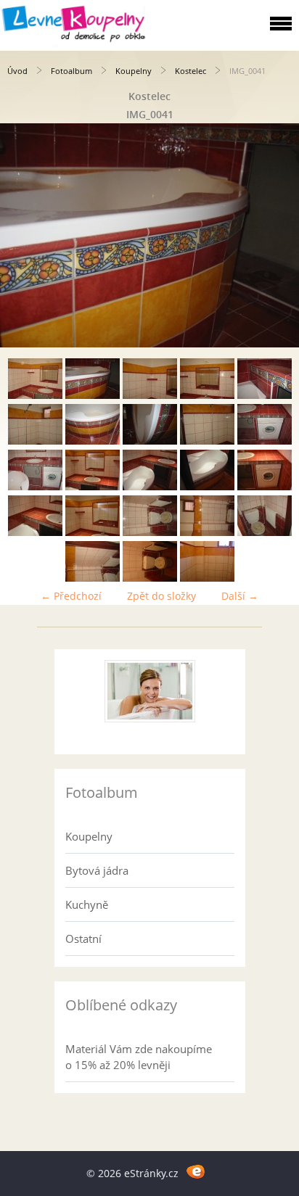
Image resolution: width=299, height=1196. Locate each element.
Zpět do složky (161, 596)
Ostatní (83, 938)
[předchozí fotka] (23, 235)
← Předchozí (71, 596)
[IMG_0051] (92, 486)
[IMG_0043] (207, 395)
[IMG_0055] (35, 532)
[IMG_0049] (264, 441)
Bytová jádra (96, 870)
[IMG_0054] (264, 486)
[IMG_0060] (92, 578)
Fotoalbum (71, 70)
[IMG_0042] (150, 395)
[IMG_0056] (92, 532)
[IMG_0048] (207, 441)
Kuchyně (86, 904)
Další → (239, 596)
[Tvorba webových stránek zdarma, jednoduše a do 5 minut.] (195, 1171)
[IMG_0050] (35, 486)
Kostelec (190, 70)
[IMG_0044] (264, 395)
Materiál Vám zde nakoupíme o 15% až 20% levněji (138, 1057)
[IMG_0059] (264, 532)
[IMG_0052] (150, 486)
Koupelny (133, 70)
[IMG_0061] (150, 578)
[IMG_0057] (150, 532)
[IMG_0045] (35, 441)
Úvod (17, 70)
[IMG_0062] (207, 578)
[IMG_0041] (92, 395)
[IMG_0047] (150, 441)
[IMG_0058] (207, 532)
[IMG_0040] (35, 395)
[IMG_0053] (207, 486)
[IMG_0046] (92, 441)
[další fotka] (275, 235)
